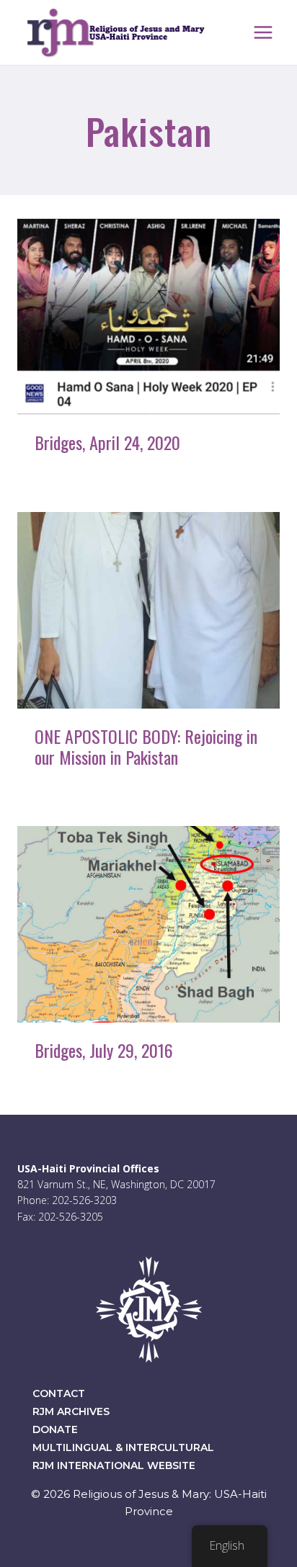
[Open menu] (263, 32)
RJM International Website (113, 1465)
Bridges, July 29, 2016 (104, 1050)
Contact (58, 1393)
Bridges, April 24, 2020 (107, 442)
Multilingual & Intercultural (123, 1447)
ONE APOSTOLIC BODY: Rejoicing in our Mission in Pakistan (146, 746)
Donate (55, 1429)
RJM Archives (71, 1411)
